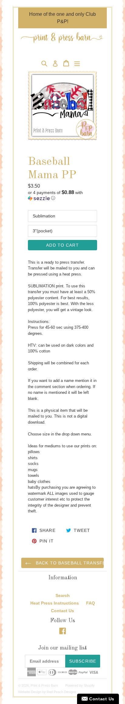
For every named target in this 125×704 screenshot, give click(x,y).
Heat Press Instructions (54, 603)
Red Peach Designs (61, 692)
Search (63, 595)
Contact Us (62, 610)
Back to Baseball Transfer (69, 562)
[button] (62, 195)
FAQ (90, 603)
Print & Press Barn (44, 685)
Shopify (89, 685)
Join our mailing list (62, 648)
